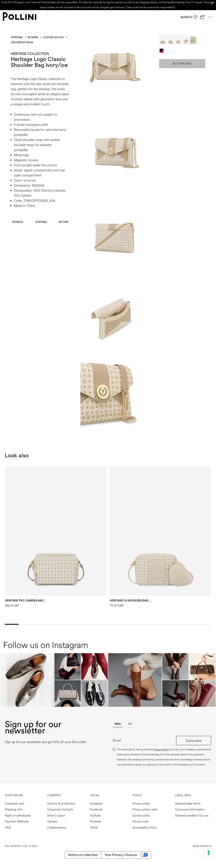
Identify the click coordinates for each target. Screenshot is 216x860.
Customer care (14, 804)
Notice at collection (83, 855)
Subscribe (193, 740)
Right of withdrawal (18, 816)
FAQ (8, 828)
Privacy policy (141, 804)
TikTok (94, 828)
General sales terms (187, 804)
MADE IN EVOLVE (202, 846)
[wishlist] (195, 17)
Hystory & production (61, 804)
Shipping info (13, 809)
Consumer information (190, 809)
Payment (17, 222)
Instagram (96, 804)
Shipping (41, 222)
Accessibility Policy (144, 828)
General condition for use (191, 816)
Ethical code (140, 821)
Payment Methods (17, 821)
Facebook (96, 809)
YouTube (95, 816)
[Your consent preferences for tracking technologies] (209, 853)
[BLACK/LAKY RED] (161, 51)
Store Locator (56, 816)
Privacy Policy (161, 749)
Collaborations (56, 828)
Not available (182, 63)
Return (63, 222)
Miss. (118, 724)
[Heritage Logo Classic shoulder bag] (114, 84)
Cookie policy (141, 816)
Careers (52, 821)
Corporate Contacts (60, 809)
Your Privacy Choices (120, 855)
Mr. (130, 724)
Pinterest (95, 821)
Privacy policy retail (144, 809)
